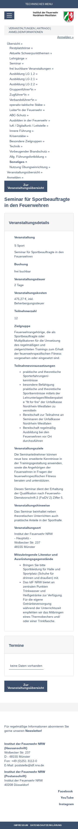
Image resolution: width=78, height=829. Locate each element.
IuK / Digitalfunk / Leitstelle (28, 125)
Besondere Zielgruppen (26, 141)
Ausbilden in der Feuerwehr (28, 120)
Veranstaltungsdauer (29, 279)
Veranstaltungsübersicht (23, 172)
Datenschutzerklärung (46, 825)
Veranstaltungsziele (28, 448)
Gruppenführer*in (21, 89)
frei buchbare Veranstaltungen (30, 68)
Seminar (15, 63)
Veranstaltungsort (27, 527)
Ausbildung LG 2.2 (22, 84)
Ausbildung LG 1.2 (22, 73)
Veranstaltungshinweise (32, 505)
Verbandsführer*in (22, 100)
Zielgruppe (22, 326)
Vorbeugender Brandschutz (28, 151)
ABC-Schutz (18, 115)
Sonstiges (17, 162)
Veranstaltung (24, 237)
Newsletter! (33, 730)
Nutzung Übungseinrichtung (29, 167)
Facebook (65, 791)
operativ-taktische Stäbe (26, 104)
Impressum (21, 825)
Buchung (21, 264)
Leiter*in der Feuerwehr (26, 110)
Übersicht (13, 43)
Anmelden (64, 37)
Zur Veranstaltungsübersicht (26, 186)
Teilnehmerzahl (25, 311)
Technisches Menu (39, 4)
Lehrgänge (17, 58)
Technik (15, 146)
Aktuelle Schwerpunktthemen (29, 53)
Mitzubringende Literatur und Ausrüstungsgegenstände (36, 557)
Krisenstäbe (18, 136)
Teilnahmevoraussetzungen (34, 365)
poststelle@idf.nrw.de (29, 765)
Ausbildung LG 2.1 (22, 79)
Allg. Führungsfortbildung (27, 156)
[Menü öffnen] (9, 15)
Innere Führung (20, 131)
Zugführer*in (18, 94)
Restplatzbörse (20, 48)
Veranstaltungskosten (30, 293)
